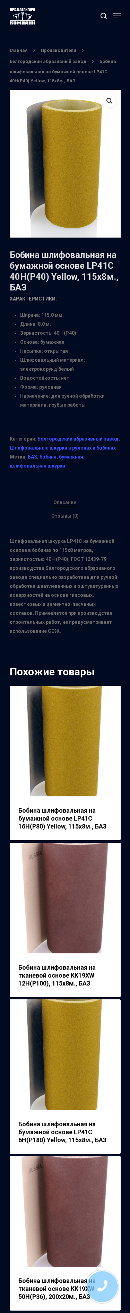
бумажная (71, 457)
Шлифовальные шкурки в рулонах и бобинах (63, 448)
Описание (64, 502)
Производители (58, 50)
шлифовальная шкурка (37, 466)
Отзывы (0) (65, 516)
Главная (19, 50)
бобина (48, 457)
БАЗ (32, 457)
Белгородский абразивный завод (48, 61)
